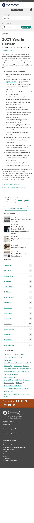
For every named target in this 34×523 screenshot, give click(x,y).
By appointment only (15, 433)
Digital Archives (11, 82)
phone (20, 200)
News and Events (7, 50)
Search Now (25, 27)
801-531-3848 (6, 425)
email (26, 200)
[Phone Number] (14, 405)
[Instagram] (22, 401)
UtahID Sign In (17, 10)
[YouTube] (5, 405)
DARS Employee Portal (9, 460)
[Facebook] (17, 401)
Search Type (6, 15)
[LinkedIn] (26, 401)
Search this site (7, 24)
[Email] (9, 405)
